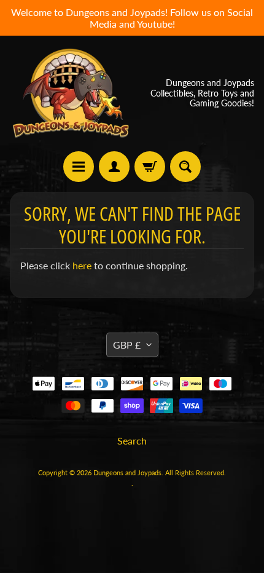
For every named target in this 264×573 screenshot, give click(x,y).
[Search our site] (185, 166)
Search (132, 440)
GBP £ (127, 344)
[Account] (114, 166)
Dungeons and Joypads (127, 472)
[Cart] (149, 166)
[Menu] (78, 166)
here (81, 265)
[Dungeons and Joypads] (71, 93)
